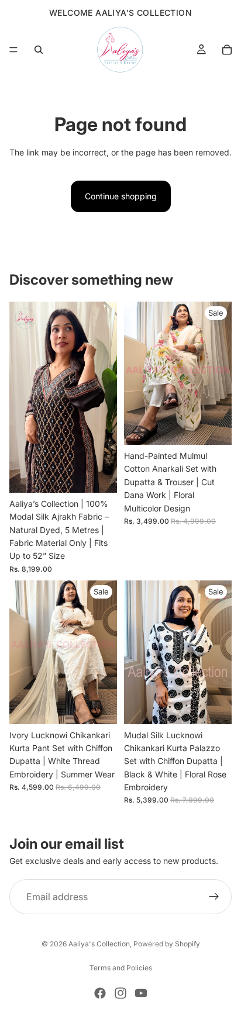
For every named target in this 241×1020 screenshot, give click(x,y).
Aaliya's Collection (99, 943)
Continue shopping (121, 196)
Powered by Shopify (166, 943)
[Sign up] (214, 896)
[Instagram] (120, 993)
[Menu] (13, 49)
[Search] (38, 50)
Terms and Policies (120, 967)
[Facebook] (100, 993)
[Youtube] (141, 993)
